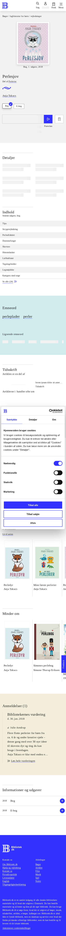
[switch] (58, 472)
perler (27, 316)
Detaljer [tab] (33, 419)
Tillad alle (33, 505)
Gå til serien (7, 534)
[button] (33, 801)
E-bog (19, 106)
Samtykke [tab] (12, 419)
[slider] (33, 45)
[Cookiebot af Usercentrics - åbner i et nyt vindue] (49, 411)
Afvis (33, 523)
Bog (7, 106)
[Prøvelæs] (48, 119)
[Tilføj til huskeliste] (59, 119)
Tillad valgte (33, 514)
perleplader (11, 316)
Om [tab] (54, 419)
